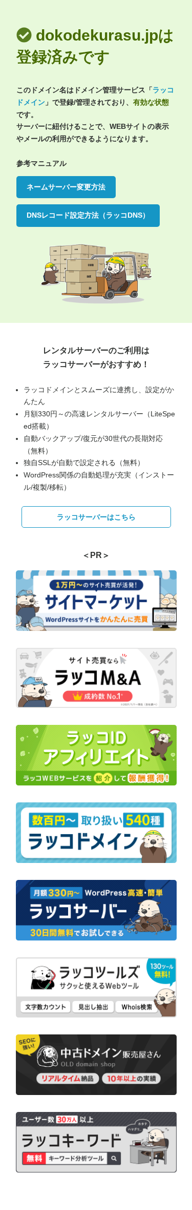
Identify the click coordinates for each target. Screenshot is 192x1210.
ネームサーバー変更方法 (66, 187)
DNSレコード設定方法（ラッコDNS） (88, 215)
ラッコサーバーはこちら (96, 517)
